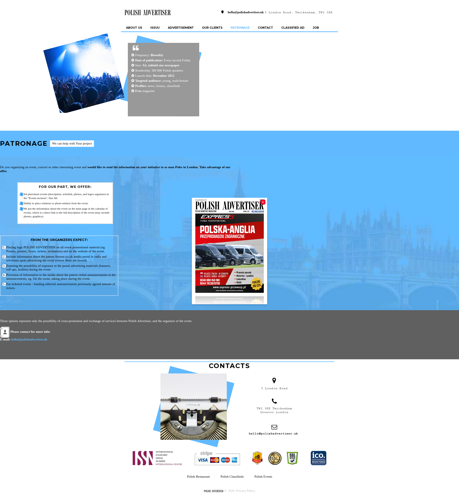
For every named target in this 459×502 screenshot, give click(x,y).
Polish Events (263, 476)
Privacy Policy (245, 490)
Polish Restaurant (198, 476)
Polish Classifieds (232, 476)
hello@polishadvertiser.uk (246, 12)
